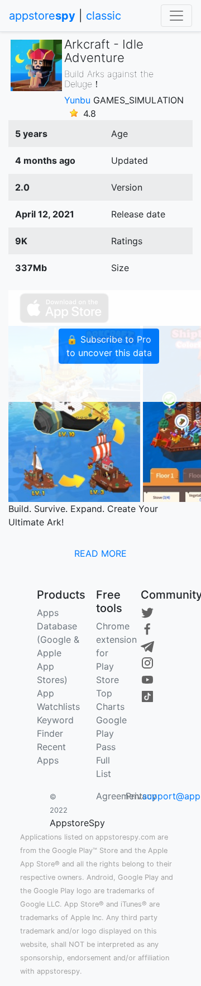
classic (103, 15)
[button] (100, 553)
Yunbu (77, 100)
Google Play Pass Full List (111, 746)
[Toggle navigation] (176, 15)
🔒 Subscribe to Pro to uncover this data (109, 346)
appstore (42, 15)
